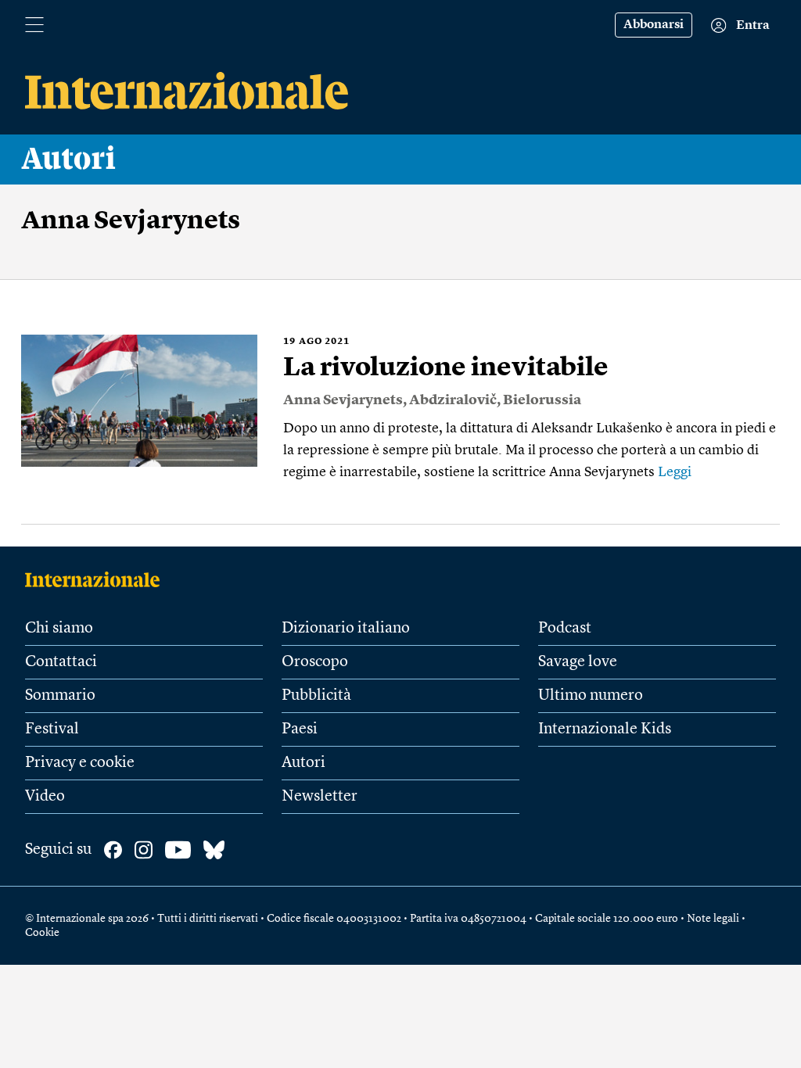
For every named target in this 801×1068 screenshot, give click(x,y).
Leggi (674, 472)
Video (45, 797)
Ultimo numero (590, 696)
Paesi (300, 729)
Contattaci (61, 662)
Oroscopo (315, 662)
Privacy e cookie (80, 763)
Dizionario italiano (346, 628)
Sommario (60, 696)
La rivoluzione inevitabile (446, 368)
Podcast (564, 628)
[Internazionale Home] (97, 579)
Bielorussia (542, 400)
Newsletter (319, 797)
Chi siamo (59, 628)
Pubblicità (316, 696)
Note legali (713, 918)
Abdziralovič (453, 400)
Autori (69, 159)
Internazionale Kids (604, 729)
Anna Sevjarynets (343, 400)
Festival (52, 729)
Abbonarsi (653, 25)
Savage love (577, 662)
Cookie (42, 932)
